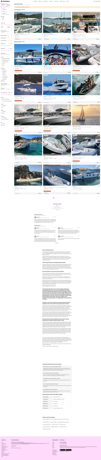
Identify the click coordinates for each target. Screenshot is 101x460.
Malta (53, 442)
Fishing (3, 63)
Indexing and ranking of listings (6, 453)
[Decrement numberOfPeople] (8, 35)
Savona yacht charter (62, 424)
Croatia (53, 443)
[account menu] (99, 1)
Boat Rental (35, 1)
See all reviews (57, 209)
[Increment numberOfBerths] (11, 40)
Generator (3, 74)
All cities (3, 123)
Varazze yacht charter (63, 426)
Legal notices (3, 450)
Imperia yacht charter (53, 422)
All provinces (4, 117)
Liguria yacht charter (55, 424)
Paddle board (4, 79)
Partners (3, 451)
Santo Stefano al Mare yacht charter (63, 422)
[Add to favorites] (41, 12)
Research (67, 1)
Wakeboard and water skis (6, 58)
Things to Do (40, 1)
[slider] (1, 25)
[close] (98, 7)
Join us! (3, 452)
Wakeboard (4, 69)
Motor (3, 18)
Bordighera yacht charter (54, 426)
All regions (4, 111)
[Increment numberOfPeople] (11, 35)
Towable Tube (4, 71)
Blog (2, 456)
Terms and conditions (4, 449)
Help (2, 442)
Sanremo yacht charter (46, 426)
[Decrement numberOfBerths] (8, 40)
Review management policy (5, 455)
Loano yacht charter (46, 422)
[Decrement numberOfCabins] (8, 38)
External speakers (5, 77)
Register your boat (62, 1)
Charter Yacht (54, 453)
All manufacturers (54, 454)
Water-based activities (5, 60)
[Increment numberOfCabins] (11, 38)
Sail (2, 19)
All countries (4, 105)
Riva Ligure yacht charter (46, 424)
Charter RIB (53, 452)
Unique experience (5, 61)
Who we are (3, 443)
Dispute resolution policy (5, 454)
